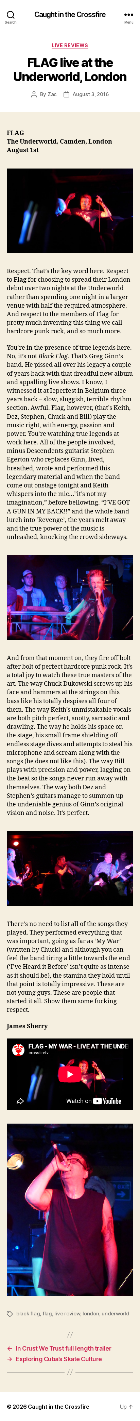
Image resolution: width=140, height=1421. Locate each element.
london (91, 1313)
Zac (52, 94)
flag (47, 1313)
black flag (28, 1313)
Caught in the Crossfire (70, 14)
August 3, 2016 (91, 94)
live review (67, 1313)
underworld (115, 1313)
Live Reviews (70, 45)
